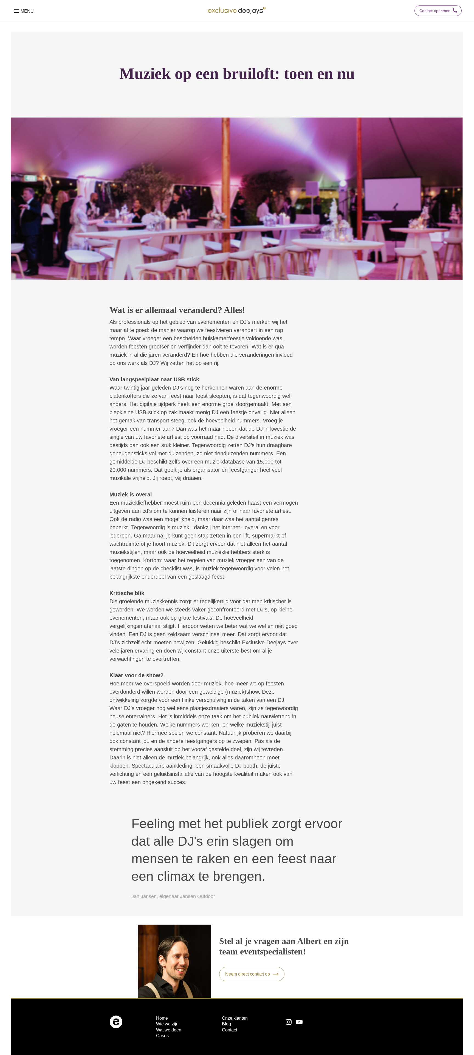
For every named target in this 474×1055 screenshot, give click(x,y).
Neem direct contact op (247, 974)
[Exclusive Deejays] (237, 10)
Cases (162, 1035)
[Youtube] (299, 1022)
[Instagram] (288, 1022)
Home (162, 1018)
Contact (229, 1030)
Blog (226, 1024)
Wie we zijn (167, 1024)
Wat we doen (168, 1030)
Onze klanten (235, 1018)
